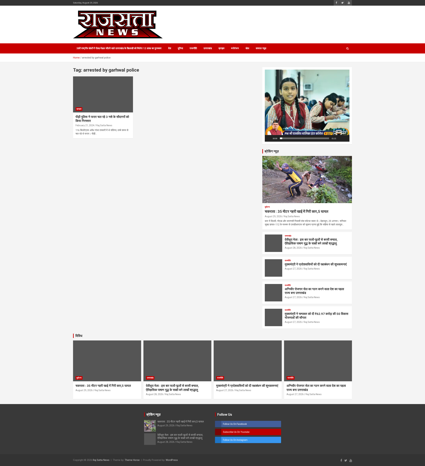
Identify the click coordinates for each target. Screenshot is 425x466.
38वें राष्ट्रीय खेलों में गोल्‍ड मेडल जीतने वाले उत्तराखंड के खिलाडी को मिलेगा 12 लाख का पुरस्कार (119, 48)
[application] (307, 106)
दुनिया (180, 48)
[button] (307, 105)
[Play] (269, 138)
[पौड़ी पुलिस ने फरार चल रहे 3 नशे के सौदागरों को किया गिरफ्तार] (103, 94)
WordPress (172, 460)
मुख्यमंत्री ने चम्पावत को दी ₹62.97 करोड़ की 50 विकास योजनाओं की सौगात (316, 316)
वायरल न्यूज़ (261, 48)
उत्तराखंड (208, 48)
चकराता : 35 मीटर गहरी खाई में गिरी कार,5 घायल (296, 211)
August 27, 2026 (293, 268)
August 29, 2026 (273, 216)
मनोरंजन (235, 48)
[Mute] (339, 138)
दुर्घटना (267, 207)
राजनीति (193, 48)
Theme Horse (132, 460)
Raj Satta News (104, 125)
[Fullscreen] (345, 138)
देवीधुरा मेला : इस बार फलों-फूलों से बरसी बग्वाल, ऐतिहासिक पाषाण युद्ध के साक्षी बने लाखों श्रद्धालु (311, 241)
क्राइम (221, 48)
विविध (78, 336)
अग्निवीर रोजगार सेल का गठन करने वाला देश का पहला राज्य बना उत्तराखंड (314, 291)
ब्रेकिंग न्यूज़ (272, 151)
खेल (247, 48)
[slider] (304, 138)
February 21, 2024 (85, 125)
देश (169, 48)
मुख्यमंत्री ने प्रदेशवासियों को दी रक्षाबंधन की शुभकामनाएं (316, 264)
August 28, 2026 (293, 247)
